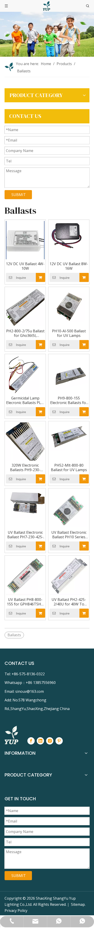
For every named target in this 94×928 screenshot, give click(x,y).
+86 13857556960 (41, 682)
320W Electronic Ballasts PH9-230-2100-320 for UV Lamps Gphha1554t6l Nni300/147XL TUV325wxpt (25, 467)
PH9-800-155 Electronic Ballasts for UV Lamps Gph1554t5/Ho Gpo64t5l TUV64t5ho (68, 400)
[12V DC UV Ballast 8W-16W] (69, 234)
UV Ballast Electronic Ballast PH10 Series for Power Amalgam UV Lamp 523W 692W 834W (69, 534)
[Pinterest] (59, 740)
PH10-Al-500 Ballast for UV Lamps (69, 333)
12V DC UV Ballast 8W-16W (69, 266)
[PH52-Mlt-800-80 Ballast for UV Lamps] (69, 436)
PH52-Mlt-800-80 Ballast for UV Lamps (69, 467)
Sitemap (78, 904)
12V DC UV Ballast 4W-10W (25, 266)
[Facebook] (31, 740)
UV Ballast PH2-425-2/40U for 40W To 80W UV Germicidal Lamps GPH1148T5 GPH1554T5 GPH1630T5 (69, 601)
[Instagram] (49, 740)
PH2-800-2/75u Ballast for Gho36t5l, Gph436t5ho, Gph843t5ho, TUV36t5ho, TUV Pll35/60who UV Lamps (25, 333)
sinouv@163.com (29, 691)
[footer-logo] (11, 735)
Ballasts (14, 634)
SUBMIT (18, 194)
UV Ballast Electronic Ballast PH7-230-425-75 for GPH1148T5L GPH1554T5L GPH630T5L (25, 534)
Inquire (21, 277)
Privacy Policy (16, 910)
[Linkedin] (40, 740)
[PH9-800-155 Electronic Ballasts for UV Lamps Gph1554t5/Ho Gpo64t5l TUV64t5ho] (69, 373)
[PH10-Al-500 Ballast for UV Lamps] (69, 306)
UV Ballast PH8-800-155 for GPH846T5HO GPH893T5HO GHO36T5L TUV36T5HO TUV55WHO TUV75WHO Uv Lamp (25, 601)
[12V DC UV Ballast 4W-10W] (25, 239)
